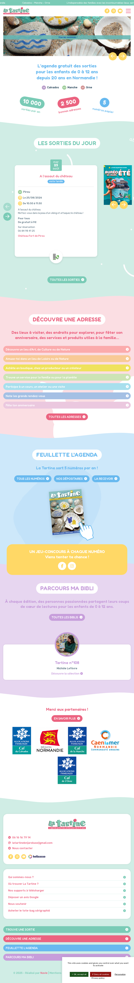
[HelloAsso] (37, 856)
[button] (113, 56)
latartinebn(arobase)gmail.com (32, 842)
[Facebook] (107, 10)
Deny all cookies (101, 974)
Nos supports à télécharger (26, 890)
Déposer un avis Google (23, 897)
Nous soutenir (17, 904)
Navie (44, 973)
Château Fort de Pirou (31, 235)
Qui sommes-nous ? (21, 877)
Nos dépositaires (69, 478)
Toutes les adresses (65, 417)
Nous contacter (22, 848)
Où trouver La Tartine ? (23, 884)
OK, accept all (79, 974)
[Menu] (128, 10)
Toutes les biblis (65, 617)
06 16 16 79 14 (21, 837)
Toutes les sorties (65, 279)
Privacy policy (98, 978)
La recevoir (104, 478)
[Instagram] (113, 10)
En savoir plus (65, 718)
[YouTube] (120, 10)
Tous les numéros (31, 478)
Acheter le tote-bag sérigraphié (29, 910)
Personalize (120, 974)
